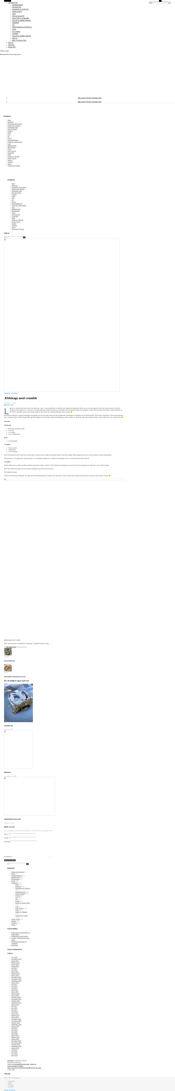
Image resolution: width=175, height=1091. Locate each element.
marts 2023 (14, 972)
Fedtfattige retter (13, 127)
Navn (6, 834)
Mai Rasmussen (11, 647)
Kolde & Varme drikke (21, 20)
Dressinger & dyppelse (22, 27)
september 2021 (16, 1003)
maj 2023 (14, 970)
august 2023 (15, 966)
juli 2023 (14, 968)
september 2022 (16, 981)
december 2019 (16, 1041)
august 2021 (15, 1004)
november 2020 (16, 1021)
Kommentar (8, 856)
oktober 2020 (15, 1023)
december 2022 (16, 977)
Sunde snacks (12, 158)
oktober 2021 (15, 1001)
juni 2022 (14, 986)
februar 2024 (15, 963)
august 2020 (15, 1026)
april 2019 (14, 1055)
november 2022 (16, 979)
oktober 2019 (15, 1044)
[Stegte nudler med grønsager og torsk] (8, 671)
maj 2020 (14, 1032)
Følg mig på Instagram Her (89, 98)
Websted (7, 842)
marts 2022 (14, 992)
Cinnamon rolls (8, 725)
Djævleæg (14, 945)
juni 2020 (14, 1030)
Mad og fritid (4, 51)
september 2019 (16, 1046)
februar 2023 (15, 973)
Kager (10, 138)
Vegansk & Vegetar (20, 9)
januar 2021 (15, 1017)
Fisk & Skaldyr (18, 16)
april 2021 (14, 1012)
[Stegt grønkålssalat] (8, 655)
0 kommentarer (21, 647)
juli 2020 (14, 1028)
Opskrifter (13, 3)
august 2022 (15, 983)
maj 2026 (14, 957)
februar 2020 (15, 1037)
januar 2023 (15, 975)
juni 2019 (14, 1052)
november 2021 (16, 999)
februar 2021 (15, 1015)
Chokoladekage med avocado (12, 819)
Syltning (16, 31)
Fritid (10, 43)
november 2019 (16, 1043)
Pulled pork (7, 772)
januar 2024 (15, 964)
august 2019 (15, 1048)
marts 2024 (14, 961)
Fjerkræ (15, 23)
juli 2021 (14, 1006)
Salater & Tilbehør (20, 18)
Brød (9, 120)
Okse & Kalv (17, 12)
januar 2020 (15, 1039)
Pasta (14, 38)
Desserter (16, 7)
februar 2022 (15, 993)
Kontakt (12, 47)
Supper (15, 34)
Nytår (9, 149)
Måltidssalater (19, 40)
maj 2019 (14, 1053)
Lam (14, 29)
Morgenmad (17, 5)
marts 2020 (14, 1035)
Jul (13, 25)
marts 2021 (14, 1013)
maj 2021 (14, 1010)
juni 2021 (14, 1008)
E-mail (7, 838)
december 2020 (16, 1019)
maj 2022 (14, 988)
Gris (14, 14)
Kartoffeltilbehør (13, 140)
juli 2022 (14, 984)
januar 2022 (15, 995)
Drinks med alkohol (14, 126)
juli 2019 (14, 1050)
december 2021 (16, 997)
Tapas (9, 164)
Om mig (11, 45)
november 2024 (16, 959)
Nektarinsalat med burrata (19, 936)
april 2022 (14, 990)
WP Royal (16, 1078)
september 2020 (16, 1024)
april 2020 (14, 1033)
